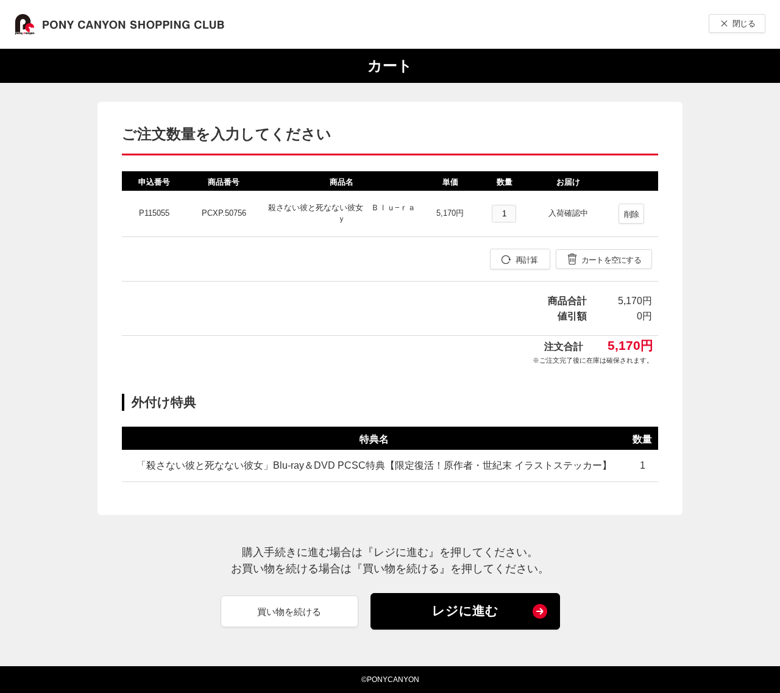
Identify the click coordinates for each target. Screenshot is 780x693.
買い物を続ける (289, 611)
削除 (631, 214)
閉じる (743, 23)
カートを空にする (611, 260)
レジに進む (465, 610)
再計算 (527, 260)
